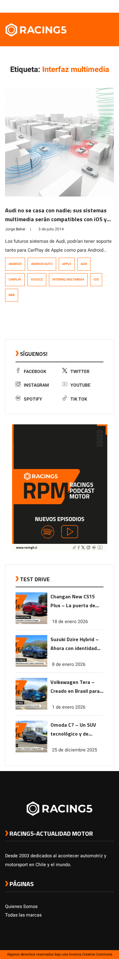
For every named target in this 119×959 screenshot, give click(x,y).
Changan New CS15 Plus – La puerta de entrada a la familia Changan (73, 601)
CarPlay (15, 279)
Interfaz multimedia (68, 279)
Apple (66, 264)
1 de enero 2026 (68, 707)
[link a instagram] (92, 6)
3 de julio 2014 (51, 229)
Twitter (79, 371)
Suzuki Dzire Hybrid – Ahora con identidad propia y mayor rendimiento (74, 644)
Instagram (36, 385)
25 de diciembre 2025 (74, 750)
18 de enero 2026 (70, 621)
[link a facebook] (79, 6)
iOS (96, 279)
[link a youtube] (98, 6)
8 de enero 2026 (68, 664)
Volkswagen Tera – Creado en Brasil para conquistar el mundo (75, 687)
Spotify (33, 399)
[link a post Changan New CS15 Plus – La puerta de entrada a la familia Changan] (31, 622)
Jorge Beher (15, 229)
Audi (84, 264)
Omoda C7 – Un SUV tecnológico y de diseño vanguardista (74, 729)
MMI (12, 295)
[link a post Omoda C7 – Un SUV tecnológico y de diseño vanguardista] (31, 751)
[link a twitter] (85, 6)
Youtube (80, 385)
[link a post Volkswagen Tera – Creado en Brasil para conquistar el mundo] (31, 708)
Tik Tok (78, 399)
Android (15, 264)
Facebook (35, 371)
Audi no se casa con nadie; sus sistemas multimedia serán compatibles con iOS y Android (56, 219)
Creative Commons (97, 954)
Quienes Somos (21, 906)
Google (37, 279)
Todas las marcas (23, 915)
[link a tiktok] (111, 6)
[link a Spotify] (104, 6)
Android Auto (42, 264)
